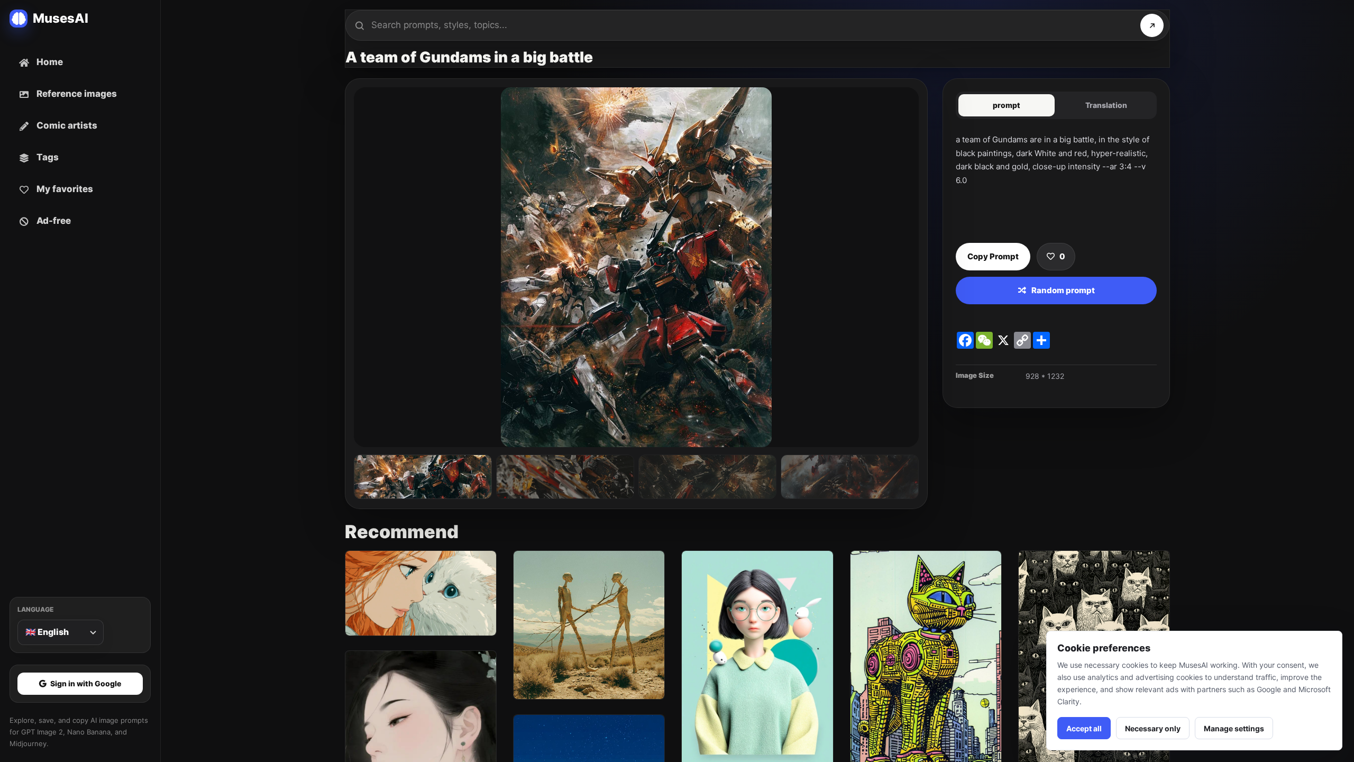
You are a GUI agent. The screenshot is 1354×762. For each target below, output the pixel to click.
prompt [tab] (1006, 105)
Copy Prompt (993, 256)
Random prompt (1063, 290)
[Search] (1152, 25)
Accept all (1084, 728)
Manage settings (1234, 728)
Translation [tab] (1106, 105)
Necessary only (1153, 728)
